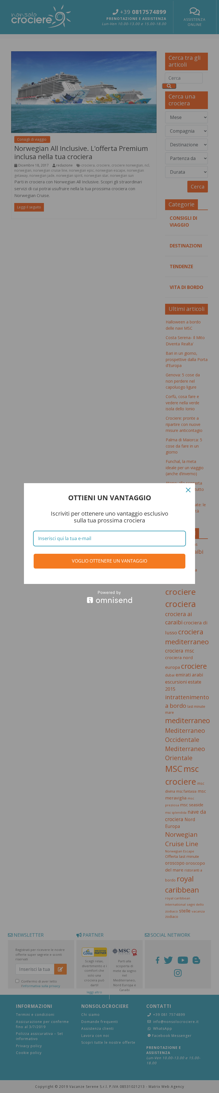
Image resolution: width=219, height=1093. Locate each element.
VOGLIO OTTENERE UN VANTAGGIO (109, 561)
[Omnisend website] (109, 597)
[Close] (188, 490)
